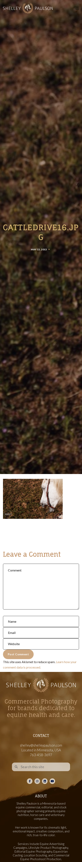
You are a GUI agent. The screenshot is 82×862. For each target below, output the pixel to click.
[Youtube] (52, 781)
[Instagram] (37, 781)
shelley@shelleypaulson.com (41, 745)
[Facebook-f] (29, 781)
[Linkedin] (45, 781)
